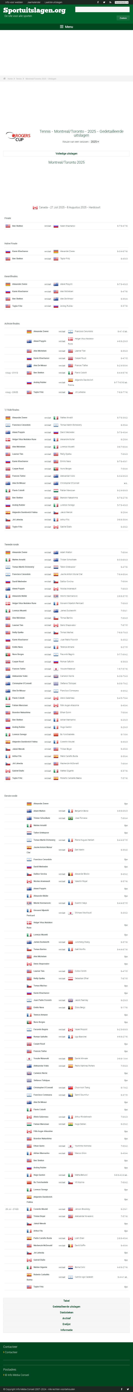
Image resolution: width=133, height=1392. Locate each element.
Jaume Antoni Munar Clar (71, 574)
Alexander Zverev (67, 251)
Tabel (66, 1300)
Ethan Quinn (65, 712)
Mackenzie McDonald (69, 763)
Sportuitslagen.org (15, 10)
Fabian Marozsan (67, 490)
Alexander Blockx (82, 873)
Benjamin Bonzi (81, 810)
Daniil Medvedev (67, 432)
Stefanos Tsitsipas (68, 683)
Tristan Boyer (66, 749)
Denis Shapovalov (68, 625)
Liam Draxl (79, 1238)
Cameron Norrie (67, 676)
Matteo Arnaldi (66, 417)
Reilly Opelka (65, 454)
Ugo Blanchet (80, 1036)
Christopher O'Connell (69, 483)
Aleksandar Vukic (67, 476)
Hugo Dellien (80, 1124)
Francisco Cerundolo (84, 331)
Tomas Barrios (66, 617)
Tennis (19, 78)
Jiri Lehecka (80, 392)
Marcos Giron (80, 1153)
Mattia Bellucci (81, 1175)
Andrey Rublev (66, 306)
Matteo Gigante (66, 770)
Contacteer (11, 1352)
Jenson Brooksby (82, 1209)
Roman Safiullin (67, 661)
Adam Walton (66, 552)
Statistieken (66, 1312)
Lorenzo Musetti (67, 446)
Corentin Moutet (67, 741)
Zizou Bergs (80, 1007)
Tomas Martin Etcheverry (71, 424)
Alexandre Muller (67, 439)
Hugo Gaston (66, 727)
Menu (68, 27)
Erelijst (66, 1324)
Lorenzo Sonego (67, 505)
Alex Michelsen (66, 291)
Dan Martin (79, 849)
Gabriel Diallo (66, 526)
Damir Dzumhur (82, 1094)
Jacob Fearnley (81, 1000)
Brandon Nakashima (69, 497)
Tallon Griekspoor (67, 566)
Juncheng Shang (82, 942)
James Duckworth (68, 610)
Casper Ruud (80, 358)
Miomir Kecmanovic (69, 596)
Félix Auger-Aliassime (69, 705)
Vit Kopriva (79, 1182)
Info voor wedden (14, 2)
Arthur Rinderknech (83, 1116)
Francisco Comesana (69, 690)
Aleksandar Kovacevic (84, 1216)
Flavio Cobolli (81, 372)
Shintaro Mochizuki (83, 912)
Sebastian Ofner (82, 978)
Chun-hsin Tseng (82, 1087)
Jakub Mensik (66, 512)
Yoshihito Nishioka (83, 1145)
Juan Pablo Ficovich (69, 639)
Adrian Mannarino (68, 719)
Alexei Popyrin (66, 284)
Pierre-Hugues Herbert (84, 840)
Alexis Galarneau (67, 698)
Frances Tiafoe (81, 365)
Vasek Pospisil (81, 1029)
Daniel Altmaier (81, 1058)
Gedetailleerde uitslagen (66, 1306)
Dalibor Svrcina (66, 581)
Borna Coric (80, 1267)
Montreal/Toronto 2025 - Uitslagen (41, 78)
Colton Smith (80, 971)
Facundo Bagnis (67, 654)
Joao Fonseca (81, 818)
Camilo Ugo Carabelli (84, 1277)
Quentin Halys (81, 903)
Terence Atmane (67, 647)
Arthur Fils (64, 519)
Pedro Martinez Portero (85, 1065)
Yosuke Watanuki (67, 668)
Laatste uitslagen (53, 2)
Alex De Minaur (66, 298)
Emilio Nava (65, 461)
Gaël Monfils (80, 949)
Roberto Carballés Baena (70, 778)
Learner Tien (80, 350)
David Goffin (80, 1245)
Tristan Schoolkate (68, 559)
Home (10, 78)
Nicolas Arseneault (68, 588)
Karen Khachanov (67, 226)
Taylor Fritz (65, 258)
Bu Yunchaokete (67, 734)
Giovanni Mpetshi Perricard (72, 603)
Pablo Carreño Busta (69, 756)
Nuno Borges (66, 468)
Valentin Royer (81, 881)
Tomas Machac (66, 632)
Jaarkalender (34, 2)
